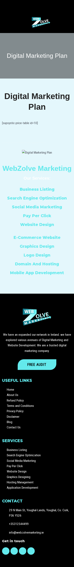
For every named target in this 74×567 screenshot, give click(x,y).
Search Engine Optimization (37, 198)
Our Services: (37, 178)
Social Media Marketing (37, 206)
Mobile (17, 272)
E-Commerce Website (37, 237)
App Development (44, 272)
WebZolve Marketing (37, 168)
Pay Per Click (37, 215)
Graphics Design (37, 246)
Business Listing (37, 189)
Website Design (37, 224)
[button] (38, 6)
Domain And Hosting (37, 263)
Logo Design (37, 255)
